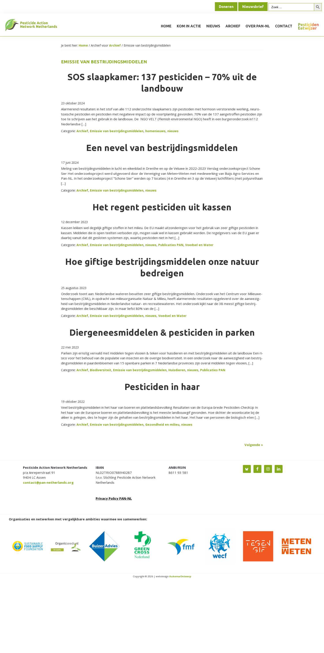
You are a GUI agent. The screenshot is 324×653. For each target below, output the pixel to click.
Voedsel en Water (199, 245)
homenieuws (155, 131)
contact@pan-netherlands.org (48, 482)
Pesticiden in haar (162, 387)
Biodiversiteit (100, 370)
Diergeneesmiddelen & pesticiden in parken (162, 332)
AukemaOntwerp (180, 576)
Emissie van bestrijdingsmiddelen (116, 131)
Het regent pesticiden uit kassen (162, 207)
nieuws (173, 131)
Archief (82, 131)
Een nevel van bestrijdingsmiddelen (162, 148)
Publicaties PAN (170, 245)
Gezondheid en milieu (162, 424)
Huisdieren (176, 370)
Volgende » (253, 444)
